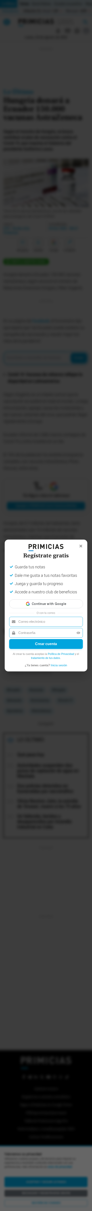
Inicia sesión (59, 665)
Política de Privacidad (61, 654)
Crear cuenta (46, 644)
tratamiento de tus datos (45, 658)
